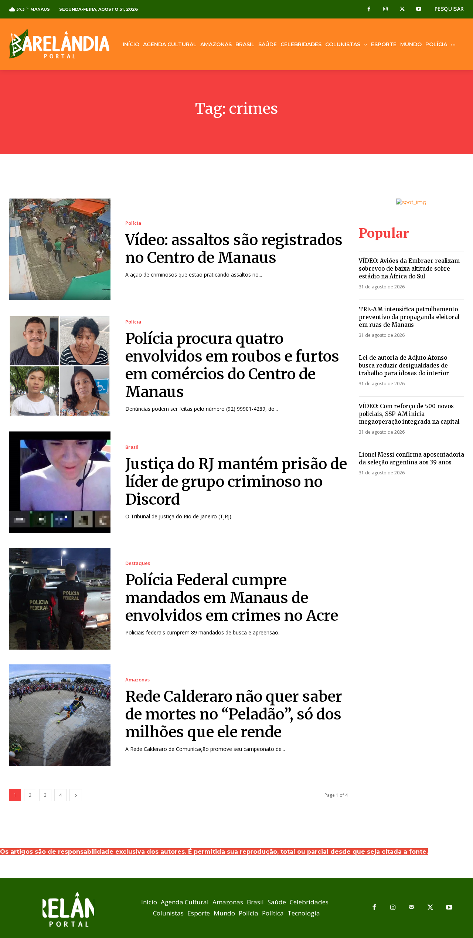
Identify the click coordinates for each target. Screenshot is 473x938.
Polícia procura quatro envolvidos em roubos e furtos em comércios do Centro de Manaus (232, 365)
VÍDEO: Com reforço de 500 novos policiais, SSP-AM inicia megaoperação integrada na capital (409, 414)
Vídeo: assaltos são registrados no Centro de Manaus (234, 249)
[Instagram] (385, 9)
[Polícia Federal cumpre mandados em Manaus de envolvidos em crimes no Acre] (59, 599)
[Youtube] (418, 9)
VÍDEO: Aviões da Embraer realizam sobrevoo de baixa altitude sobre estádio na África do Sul (409, 268)
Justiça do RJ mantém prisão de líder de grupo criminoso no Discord (236, 482)
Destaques (137, 563)
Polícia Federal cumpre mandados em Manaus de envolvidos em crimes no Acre (231, 598)
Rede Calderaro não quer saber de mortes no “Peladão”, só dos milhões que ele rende (233, 714)
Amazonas (137, 679)
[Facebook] (369, 9)
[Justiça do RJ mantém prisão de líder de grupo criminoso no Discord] (59, 482)
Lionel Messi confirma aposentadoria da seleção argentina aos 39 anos (411, 458)
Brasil (132, 447)
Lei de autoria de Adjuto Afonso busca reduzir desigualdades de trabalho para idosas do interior (404, 365)
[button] (449, 9)
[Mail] (411, 907)
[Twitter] (402, 9)
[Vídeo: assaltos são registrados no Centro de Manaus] (59, 249)
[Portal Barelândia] (59, 43)
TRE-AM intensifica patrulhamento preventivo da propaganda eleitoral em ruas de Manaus (409, 317)
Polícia (133, 223)
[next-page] (75, 795)
